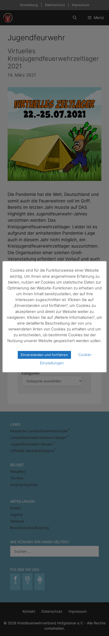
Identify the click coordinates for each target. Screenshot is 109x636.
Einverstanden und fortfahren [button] (44, 355)
